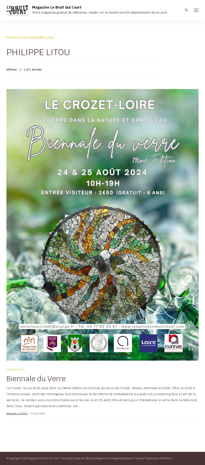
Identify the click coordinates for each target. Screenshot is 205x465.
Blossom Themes (134, 458)
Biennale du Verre (36, 378)
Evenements (15, 369)
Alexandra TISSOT (17, 413)
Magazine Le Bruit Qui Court (56, 7)
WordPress (166, 458)
